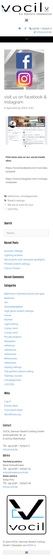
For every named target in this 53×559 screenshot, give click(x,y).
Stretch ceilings (16, 200)
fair (6, 302)
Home (7, 315)
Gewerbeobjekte (13, 306)
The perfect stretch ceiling (18, 371)
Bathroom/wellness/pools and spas (24, 293)
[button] (26, 20)
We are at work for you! (20, 204)
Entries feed (11, 405)
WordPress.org (12, 414)
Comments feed (13, 410)
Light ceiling (11, 324)
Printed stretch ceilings (17, 263)
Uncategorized (29, 196)
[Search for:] (26, 233)
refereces (9, 345)
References (10, 358)
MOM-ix (31, 545)
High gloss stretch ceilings (19, 311)
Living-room (11, 328)
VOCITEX (12, 209)
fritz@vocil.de (10, 486)
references (13, 196)
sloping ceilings (13, 367)
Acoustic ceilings (13, 250)
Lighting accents (13, 255)
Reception (10, 341)
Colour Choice (12, 268)
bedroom (9, 298)
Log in (7, 401)
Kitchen (8, 319)
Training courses (13, 375)
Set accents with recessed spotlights (24, 259)
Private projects (12, 336)
